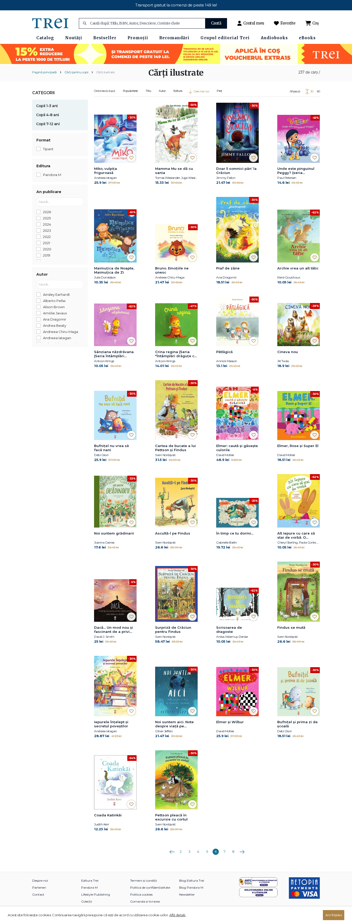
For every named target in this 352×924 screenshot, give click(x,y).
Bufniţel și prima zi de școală (297, 724)
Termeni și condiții (143, 880)
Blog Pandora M (191, 887)
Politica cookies (141, 894)
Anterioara (172, 850)
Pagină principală (44, 72)
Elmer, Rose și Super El (298, 446)
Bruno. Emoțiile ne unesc (172, 270)
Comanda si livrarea (145, 901)
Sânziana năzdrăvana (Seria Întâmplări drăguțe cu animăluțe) (114, 354)
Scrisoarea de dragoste (229, 629)
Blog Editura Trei (191, 880)
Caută (216, 23)
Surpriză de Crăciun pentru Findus (173, 629)
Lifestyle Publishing (95, 894)
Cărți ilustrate (105, 72)
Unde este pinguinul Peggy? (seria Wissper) (295, 170)
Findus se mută (291, 627)
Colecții (86, 901)
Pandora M (89, 887)
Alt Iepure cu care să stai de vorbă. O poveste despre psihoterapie (296, 535)
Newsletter (187, 894)
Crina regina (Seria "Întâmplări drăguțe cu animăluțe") (176, 354)
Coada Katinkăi (108, 815)
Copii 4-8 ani (47, 115)
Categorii (43, 92)
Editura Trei (89, 880)
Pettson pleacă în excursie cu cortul (171, 817)
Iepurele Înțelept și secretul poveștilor (111, 724)
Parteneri (39, 887)
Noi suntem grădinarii (114, 533)
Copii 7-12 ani (48, 124)
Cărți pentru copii (76, 72)
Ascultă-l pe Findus (172, 533)
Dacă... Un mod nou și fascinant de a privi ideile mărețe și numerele (113, 629)
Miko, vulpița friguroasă (105, 170)
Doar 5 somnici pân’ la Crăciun (236, 170)
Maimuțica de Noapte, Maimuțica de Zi (114, 270)
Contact (38, 894)
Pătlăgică (224, 352)
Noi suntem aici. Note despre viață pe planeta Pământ (174, 724)
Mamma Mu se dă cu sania (174, 170)
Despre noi (40, 880)
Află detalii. (177, 915)
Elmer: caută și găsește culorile (237, 448)
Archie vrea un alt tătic (298, 268)
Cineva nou (287, 352)
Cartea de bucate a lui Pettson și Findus (175, 448)
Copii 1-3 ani (47, 105)
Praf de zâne (228, 268)
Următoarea (242, 850)
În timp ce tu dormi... (234, 533)
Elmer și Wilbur (230, 722)
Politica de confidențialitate (150, 887)
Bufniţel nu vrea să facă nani (111, 448)
